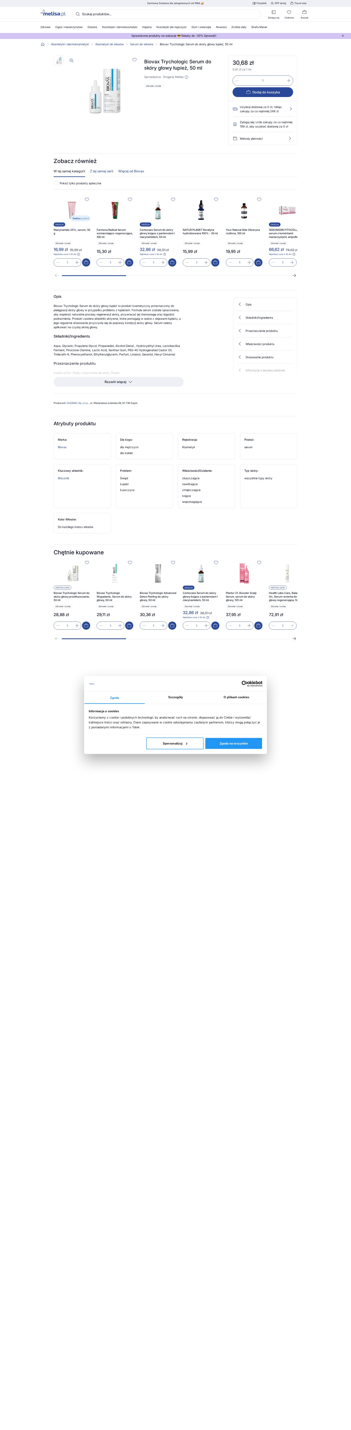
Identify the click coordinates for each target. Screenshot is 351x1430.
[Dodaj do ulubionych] (134, 59)
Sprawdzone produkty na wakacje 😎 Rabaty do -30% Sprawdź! (173, 35)
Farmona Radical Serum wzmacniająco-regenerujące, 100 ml (115, 233)
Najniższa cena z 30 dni (65, 254)
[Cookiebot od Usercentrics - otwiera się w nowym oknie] (244, 684)
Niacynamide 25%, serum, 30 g (72, 231)
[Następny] (294, 275)
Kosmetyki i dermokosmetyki (70, 44)
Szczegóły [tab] (175, 697)
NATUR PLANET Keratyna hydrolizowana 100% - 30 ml (200, 231)
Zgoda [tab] (114, 697)
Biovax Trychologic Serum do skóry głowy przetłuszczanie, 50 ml (72, 596)
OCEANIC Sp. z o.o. (78, 403)
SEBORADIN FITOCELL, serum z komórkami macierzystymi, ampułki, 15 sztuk (285, 233)
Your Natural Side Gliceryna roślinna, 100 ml (243, 231)
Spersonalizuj (172, 743)
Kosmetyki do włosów (109, 44)
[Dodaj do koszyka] (86, 262)
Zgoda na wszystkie (234, 743)
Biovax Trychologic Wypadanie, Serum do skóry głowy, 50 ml (114, 596)
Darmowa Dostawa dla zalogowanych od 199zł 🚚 (175, 3)
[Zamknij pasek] (342, 35)
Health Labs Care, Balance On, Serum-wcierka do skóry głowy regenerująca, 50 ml (286, 596)
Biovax (62, 447)
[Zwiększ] (289, 81)
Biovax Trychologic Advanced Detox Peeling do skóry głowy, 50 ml (158, 596)
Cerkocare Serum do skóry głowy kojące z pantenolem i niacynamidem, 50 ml (157, 233)
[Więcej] (290, 138)
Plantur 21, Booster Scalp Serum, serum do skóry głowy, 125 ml (241, 596)
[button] (186, 77)
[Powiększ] (71, 60)
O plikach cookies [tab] (236, 697)
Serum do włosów (141, 44)
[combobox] (166, 14)
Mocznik (63, 478)
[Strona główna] (43, 44)
